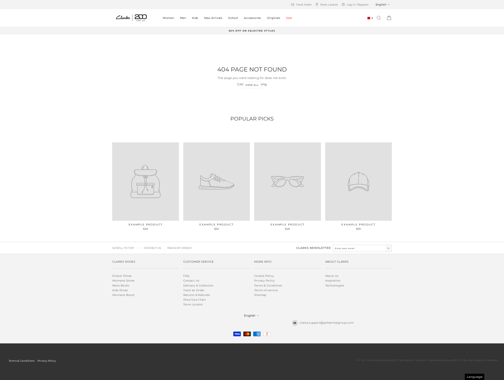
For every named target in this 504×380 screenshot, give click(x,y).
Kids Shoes (120, 290)
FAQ (186, 276)
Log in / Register (358, 4)
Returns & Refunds (196, 295)
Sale (289, 18)
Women (168, 18)
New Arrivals (213, 18)
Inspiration (333, 280)
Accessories (252, 18)
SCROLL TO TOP (123, 247)
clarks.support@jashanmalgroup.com (327, 322)
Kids (195, 18)
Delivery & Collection (198, 285)
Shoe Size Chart (194, 299)
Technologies (334, 285)
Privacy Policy (264, 280)
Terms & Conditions (268, 285)
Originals (273, 18)
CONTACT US (152, 247)
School (233, 18)
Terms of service (266, 290)
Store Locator (329, 4)
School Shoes (122, 276)
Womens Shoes (123, 280)
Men (183, 18)
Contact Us (191, 280)
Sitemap (260, 295)
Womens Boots (123, 295)
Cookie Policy (264, 276)
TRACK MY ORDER (179, 247)
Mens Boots (120, 285)
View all (252, 84)
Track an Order (194, 290)
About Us (332, 276)
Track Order (304, 4)
